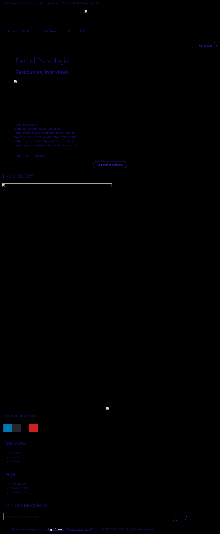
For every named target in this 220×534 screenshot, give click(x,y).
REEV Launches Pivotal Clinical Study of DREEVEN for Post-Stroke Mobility (51, 3)
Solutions (27, 31)
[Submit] (180, 517)
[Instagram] (16, 428)
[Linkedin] (7, 428)
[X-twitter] (25, 428)
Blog (70, 31)
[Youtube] (33, 428)
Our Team (50, 31)
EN (82, 31)
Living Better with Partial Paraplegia (37, 128)
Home (11, 31)
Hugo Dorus (55, 529)
